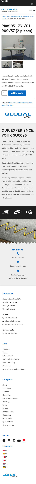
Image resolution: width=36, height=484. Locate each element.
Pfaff (19, 103)
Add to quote (17, 93)
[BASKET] (32, 4)
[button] (34, 10)
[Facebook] (4, 440)
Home (3, 16)
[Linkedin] (14, 440)
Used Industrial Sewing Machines (18, 16)
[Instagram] (9, 440)
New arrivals (13, 103)
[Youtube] (19, 440)
